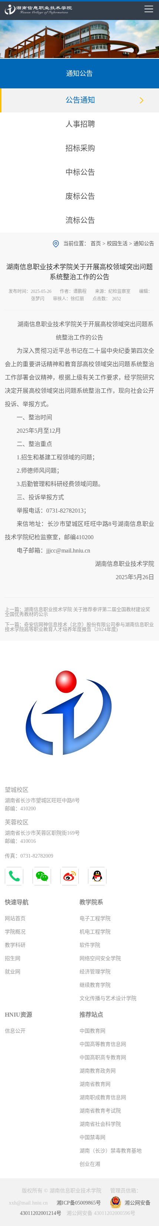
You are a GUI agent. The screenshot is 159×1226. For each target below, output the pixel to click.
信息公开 (15, 1031)
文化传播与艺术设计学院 (108, 998)
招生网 (12, 958)
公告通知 (80, 100)
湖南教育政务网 (98, 1071)
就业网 (12, 972)
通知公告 (143, 243)
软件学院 (90, 945)
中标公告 (80, 172)
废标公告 (80, 196)
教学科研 (15, 945)
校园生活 (117, 243)
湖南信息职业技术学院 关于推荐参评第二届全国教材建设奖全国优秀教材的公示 (77, 612)
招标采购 (80, 148)
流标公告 (80, 220)
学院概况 (15, 932)
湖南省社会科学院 (100, 1124)
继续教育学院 (95, 985)
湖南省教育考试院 (100, 1111)
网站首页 (15, 918)
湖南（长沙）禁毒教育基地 (111, 1151)
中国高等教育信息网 (103, 1044)
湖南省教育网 (95, 1084)
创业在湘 (90, 1164)
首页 (96, 243)
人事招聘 (80, 124)
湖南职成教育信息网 (103, 1097)
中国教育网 (92, 1031)
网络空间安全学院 (100, 958)
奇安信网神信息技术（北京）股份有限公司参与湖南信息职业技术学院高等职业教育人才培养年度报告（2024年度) (79, 627)
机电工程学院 (95, 932)
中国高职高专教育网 (103, 1057)
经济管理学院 (95, 972)
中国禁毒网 (92, 1137)
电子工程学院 (95, 918)
